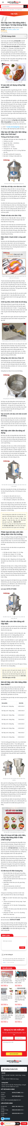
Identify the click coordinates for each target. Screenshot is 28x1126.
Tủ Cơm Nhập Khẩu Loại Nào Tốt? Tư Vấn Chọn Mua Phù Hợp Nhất (20, 998)
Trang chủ (4, 9)
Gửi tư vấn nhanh (14, 1054)
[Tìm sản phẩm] (25, 6)
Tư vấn (24, 1123)
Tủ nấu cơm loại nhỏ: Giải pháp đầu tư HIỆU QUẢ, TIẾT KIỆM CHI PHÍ (7, 980)
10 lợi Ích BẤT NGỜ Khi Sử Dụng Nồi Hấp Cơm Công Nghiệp (6, 997)
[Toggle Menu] (3, 2)
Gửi (18, 1123)
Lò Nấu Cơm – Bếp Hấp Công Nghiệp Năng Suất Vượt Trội (7, 1016)
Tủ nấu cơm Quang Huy (12, 127)
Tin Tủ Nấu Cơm (18, 9)
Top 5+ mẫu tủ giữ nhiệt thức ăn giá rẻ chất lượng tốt (20, 1016)
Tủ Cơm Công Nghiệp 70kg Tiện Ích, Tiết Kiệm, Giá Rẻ (20, 980)
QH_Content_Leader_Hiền (12, 29)
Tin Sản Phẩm (11, 9)
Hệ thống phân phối (10, 1069)
